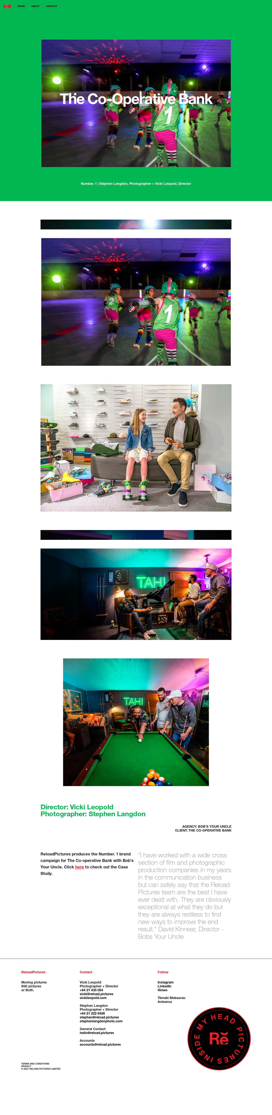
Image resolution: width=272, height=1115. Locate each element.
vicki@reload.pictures (96, 994)
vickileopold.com (93, 998)
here (79, 867)
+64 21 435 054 (91, 990)
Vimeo (162, 990)
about (35, 6)
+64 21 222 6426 (92, 1013)
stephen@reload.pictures (99, 1017)
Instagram (166, 982)
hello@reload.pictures (97, 1033)
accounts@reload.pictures (100, 1045)
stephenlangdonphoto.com (101, 1021)
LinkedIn (164, 986)
